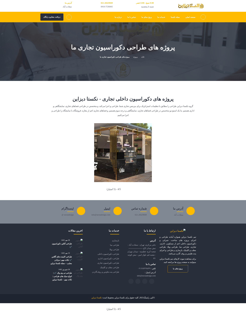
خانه (143, 57)
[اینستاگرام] (131, 281)
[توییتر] (144, 281)
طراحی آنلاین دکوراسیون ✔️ (62, 245)
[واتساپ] (137, 281)
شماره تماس (139, 208)
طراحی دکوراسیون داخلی (108, 254)
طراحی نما (114, 245)
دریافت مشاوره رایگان (51, 17)
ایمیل (107, 208)
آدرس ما (178, 208)
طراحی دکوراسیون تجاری (108, 263)
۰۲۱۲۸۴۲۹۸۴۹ (144, 268)
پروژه (135, 57)
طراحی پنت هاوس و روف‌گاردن (105, 272)
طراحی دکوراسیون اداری (108, 258)
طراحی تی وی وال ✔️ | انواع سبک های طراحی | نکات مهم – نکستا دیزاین (62, 276)
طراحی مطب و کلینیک (109, 267)
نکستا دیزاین (96, 298)
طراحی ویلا (114, 249)
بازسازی (115, 240)
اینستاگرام (67, 208)
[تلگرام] (151, 281)
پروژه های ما (178, 269)
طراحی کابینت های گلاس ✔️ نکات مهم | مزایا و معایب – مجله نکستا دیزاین (61, 260)
